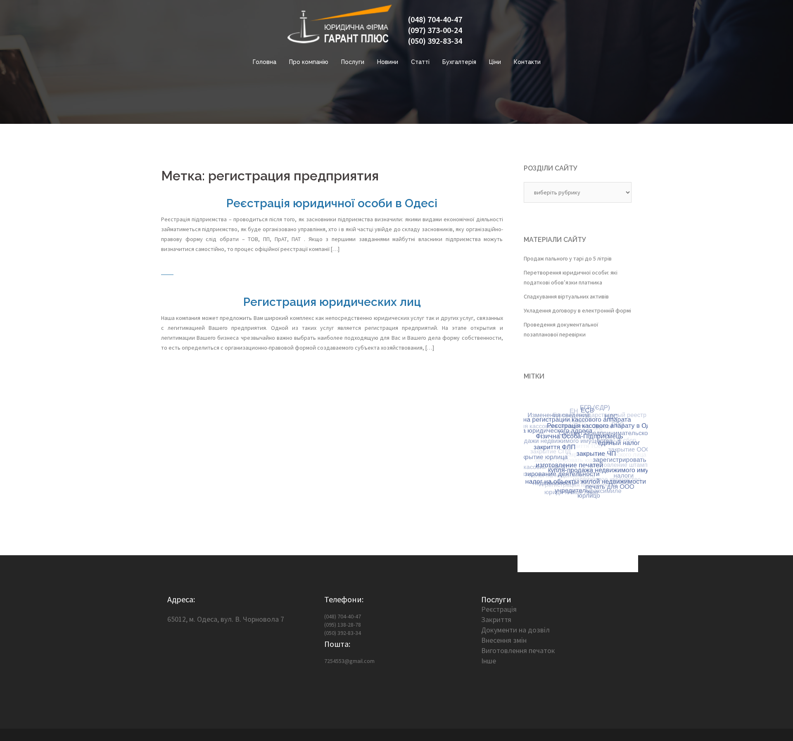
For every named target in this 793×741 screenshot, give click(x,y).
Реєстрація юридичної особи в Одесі (331, 203)
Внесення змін (504, 640)
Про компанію (308, 62)
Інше (488, 660)
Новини (387, 62)
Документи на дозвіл (515, 629)
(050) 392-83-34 (435, 41)
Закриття (496, 619)
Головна (264, 62)
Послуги (352, 62)
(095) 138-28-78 (342, 624)
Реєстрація (499, 609)
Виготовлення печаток (518, 650)
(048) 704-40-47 (435, 19)
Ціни (495, 62)
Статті (420, 62)
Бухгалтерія (459, 62)
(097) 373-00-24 (435, 30)
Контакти (527, 62)
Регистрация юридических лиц (332, 302)
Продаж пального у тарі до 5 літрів (568, 258)
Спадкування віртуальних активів (566, 296)
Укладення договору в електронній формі (577, 310)
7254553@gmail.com (349, 661)
